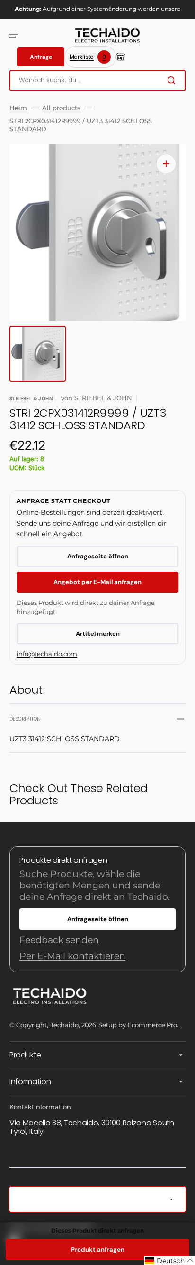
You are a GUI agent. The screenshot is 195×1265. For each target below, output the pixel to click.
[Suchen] (173, 80)
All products (61, 108)
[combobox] (97, 80)
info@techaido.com (47, 654)
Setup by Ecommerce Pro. (138, 1025)
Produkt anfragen (97, 1250)
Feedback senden (59, 940)
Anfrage (41, 57)
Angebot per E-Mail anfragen (97, 582)
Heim (18, 108)
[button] (13, 35)
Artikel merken (98, 634)
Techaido (65, 1025)
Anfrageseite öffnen (97, 556)
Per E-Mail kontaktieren (72, 956)
